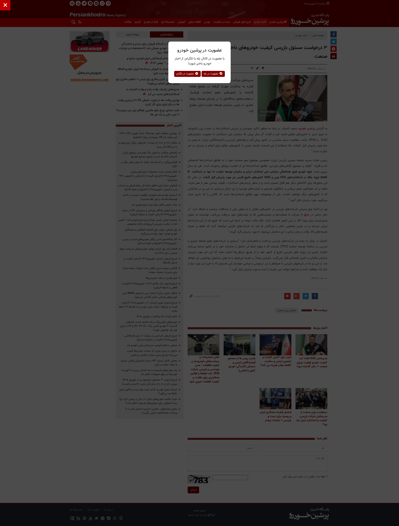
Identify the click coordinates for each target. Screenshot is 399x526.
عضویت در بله (211, 74)
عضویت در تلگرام (185, 74)
